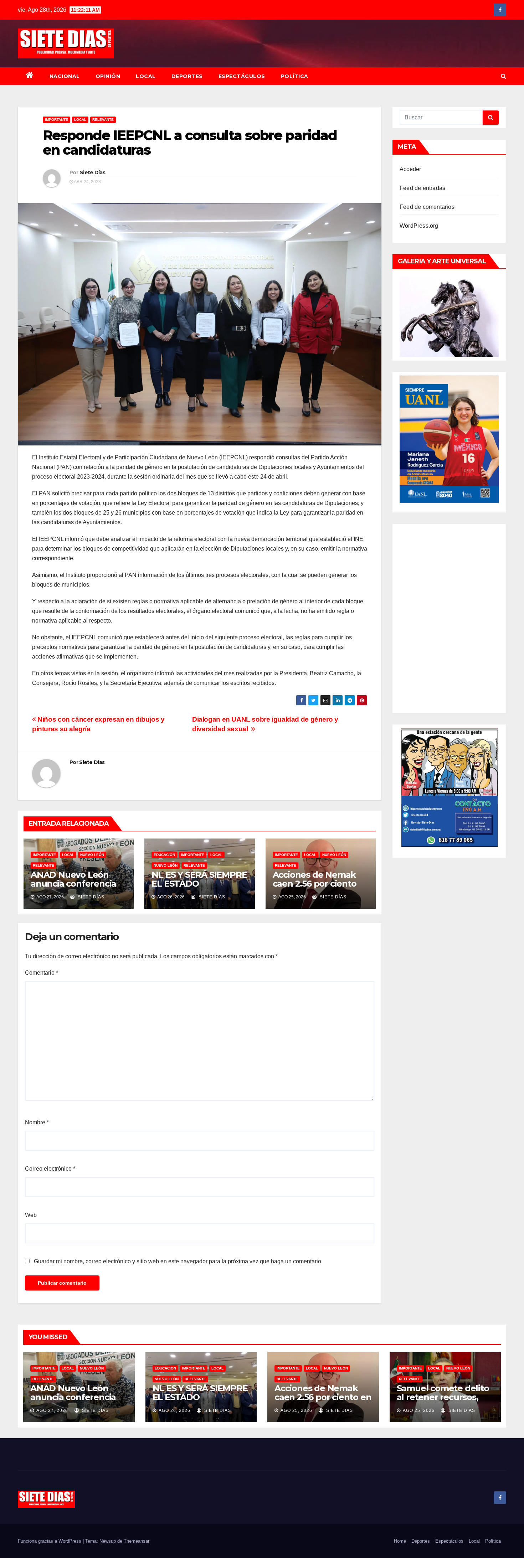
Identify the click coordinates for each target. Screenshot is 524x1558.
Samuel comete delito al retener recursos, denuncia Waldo (443, 1397)
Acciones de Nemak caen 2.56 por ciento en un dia (314, 884)
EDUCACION (164, 855)
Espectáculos (242, 76)
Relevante (103, 120)
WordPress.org (419, 226)
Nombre (37, 1122)
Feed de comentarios (427, 207)
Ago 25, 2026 (296, 1410)
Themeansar (136, 1541)
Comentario (41, 973)
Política (294, 76)
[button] (503, 76)
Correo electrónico (50, 1169)
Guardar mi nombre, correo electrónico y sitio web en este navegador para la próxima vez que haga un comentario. (178, 1261)
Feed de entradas (422, 188)
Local (146, 76)
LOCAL (80, 120)
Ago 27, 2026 (52, 1410)
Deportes (187, 76)
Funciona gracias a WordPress (50, 1541)
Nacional (65, 76)
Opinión (108, 76)
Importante (56, 120)
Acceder (410, 169)
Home (400, 1541)
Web (31, 1215)
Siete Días (92, 172)
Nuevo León (92, 855)
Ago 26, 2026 (174, 1410)
